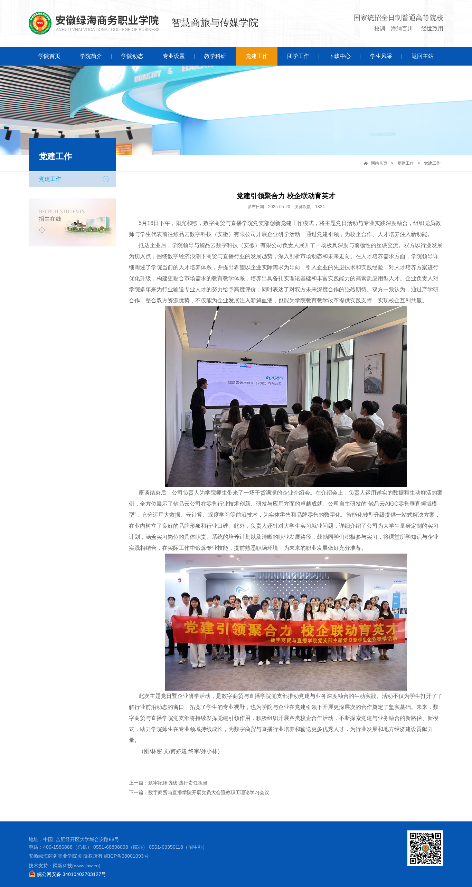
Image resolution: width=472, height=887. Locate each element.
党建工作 (257, 56)
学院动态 (132, 56)
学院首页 (49, 56)
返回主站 (423, 56)
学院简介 (91, 56)
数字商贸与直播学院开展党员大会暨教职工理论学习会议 (208, 792)
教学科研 (215, 56)
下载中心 (340, 56)
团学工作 (298, 56)
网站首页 (379, 163)
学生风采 (381, 56)
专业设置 (174, 56)
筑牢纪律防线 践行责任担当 (178, 783)
